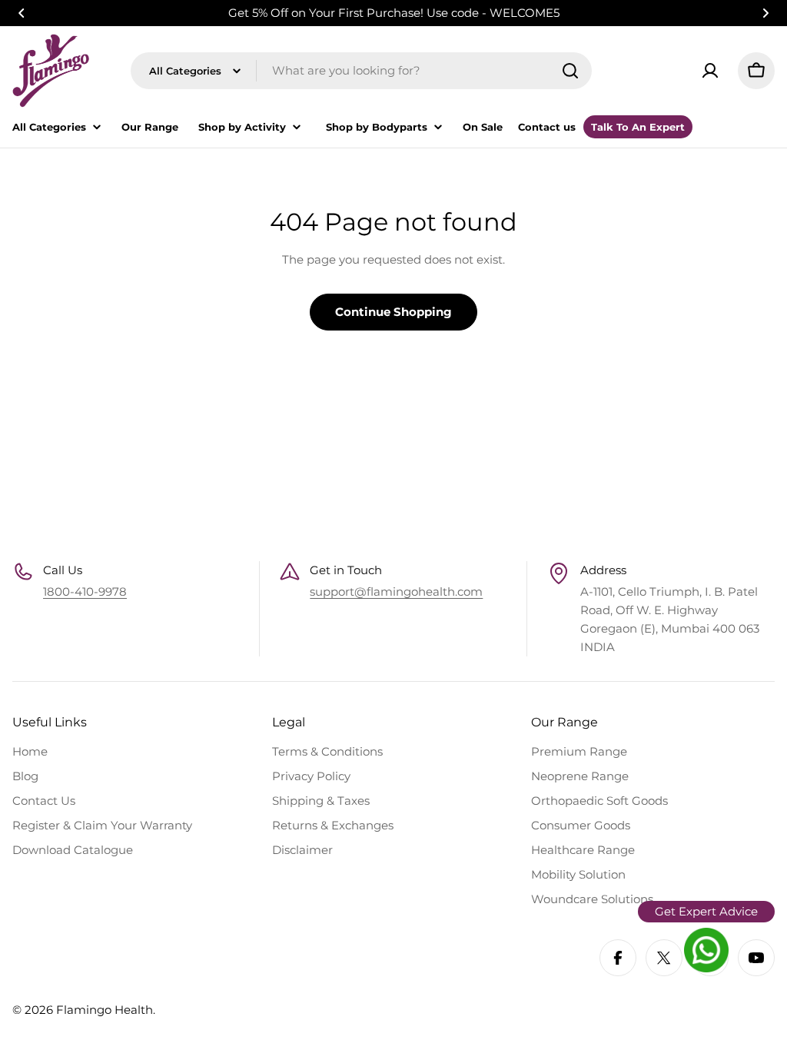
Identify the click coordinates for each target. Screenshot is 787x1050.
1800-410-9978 (85, 591)
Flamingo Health (104, 1009)
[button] (21, 13)
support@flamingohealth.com (396, 591)
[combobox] (361, 70)
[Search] (570, 70)
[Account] (710, 70)
